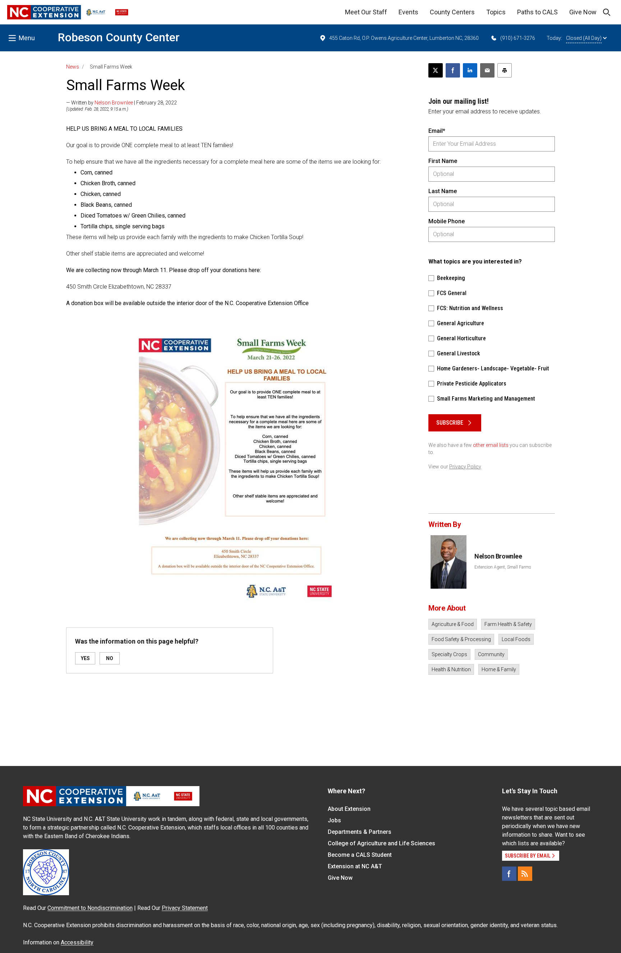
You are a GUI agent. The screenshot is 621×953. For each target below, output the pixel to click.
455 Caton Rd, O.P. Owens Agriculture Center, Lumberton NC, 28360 (404, 38)
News (72, 67)
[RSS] (525, 873)
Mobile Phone (446, 221)
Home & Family (499, 669)
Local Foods (516, 639)
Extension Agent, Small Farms (502, 567)
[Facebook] (509, 873)
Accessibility (77, 942)
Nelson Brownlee (114, 103)
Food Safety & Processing (461, 639)
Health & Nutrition (451, 669)
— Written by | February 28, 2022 (121, 103)
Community (491, 654)
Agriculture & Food (453, 624)
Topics (496, 12)
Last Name (442, 191)
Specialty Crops (449, 654)
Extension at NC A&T (355, 866)
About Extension (349, 808)
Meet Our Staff (366, 12)
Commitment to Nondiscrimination (90, 908)
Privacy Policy (465, 467)
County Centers (452, 12)
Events (408, 12)
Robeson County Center (119, 37)
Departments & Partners (359, 831)
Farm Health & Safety (508, 624)
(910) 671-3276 (517, 38)
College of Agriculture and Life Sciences (381, 843)
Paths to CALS (537, 12)
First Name (442, 161)
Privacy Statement (185, 908)
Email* (436, 130)
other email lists (491, 445)
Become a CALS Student (360, 854)
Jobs (334, 820)
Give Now (583, 12)
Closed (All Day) (584, 38)
